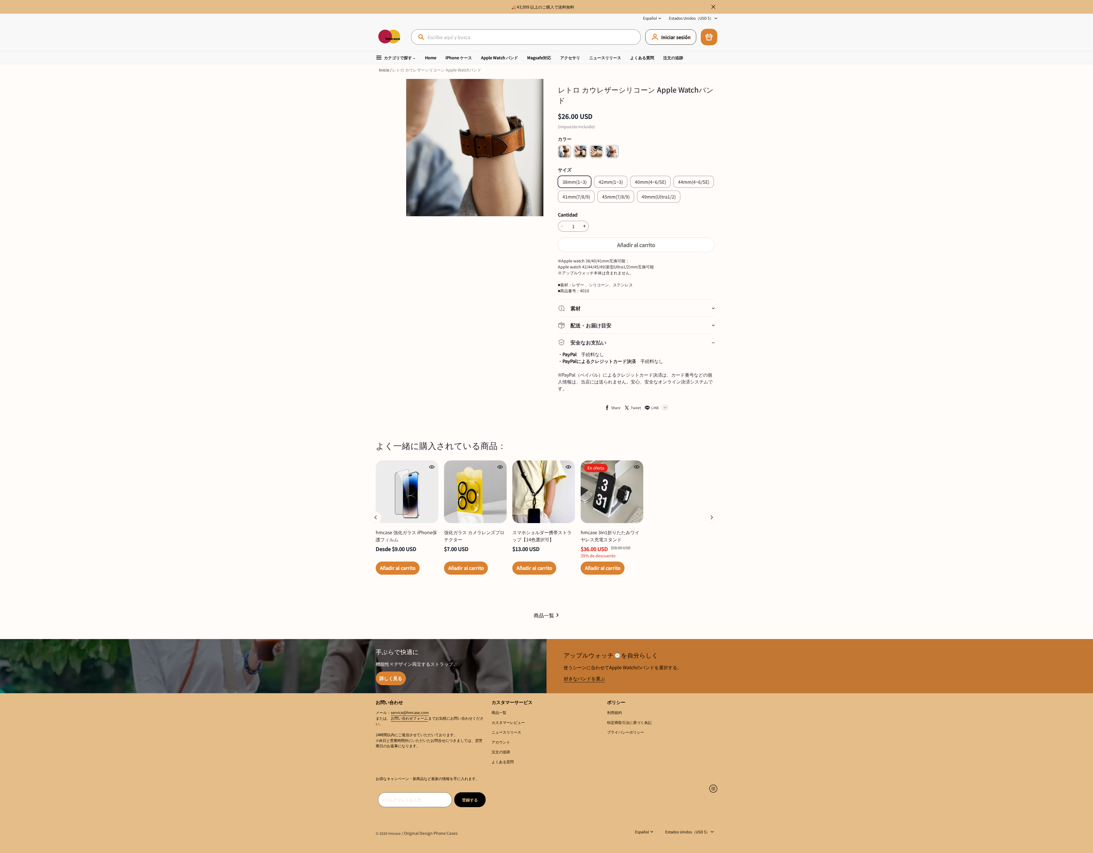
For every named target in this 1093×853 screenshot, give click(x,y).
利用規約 (614, 712)
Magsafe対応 (539, 57)
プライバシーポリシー (625, 732)
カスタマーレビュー (508, 722)
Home (430, 57)
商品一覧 (544, 615)
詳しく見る (390, 678)
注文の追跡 (673, 57)
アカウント (501, 742)
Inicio (384, 70)
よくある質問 (642, 57)
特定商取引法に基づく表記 (629, 722)
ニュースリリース (605, 57)
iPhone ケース (458, 57)
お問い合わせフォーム (409, 718)
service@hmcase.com (410, 712)
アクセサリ (570, 57)
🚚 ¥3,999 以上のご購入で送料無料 (542, 7)
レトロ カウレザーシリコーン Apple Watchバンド (436, 70)
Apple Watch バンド (499, 57)
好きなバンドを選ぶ (584, 678)
